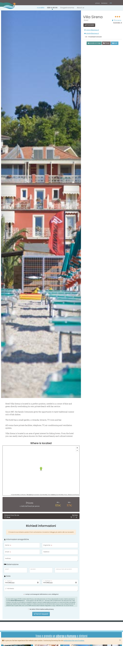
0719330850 (90, 25)
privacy (97, 3)
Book (115, 43)
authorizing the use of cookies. (74, 640)
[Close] (120, 640)
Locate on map (94, 43)
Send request (42, 614)
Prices (107, 43)
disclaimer (104, 3)
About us (80, 7)
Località (41, 7)
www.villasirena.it (92, 30)
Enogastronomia (67, 7)
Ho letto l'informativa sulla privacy (42, 609)
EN (111, 3)
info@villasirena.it (92, 33)
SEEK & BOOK (52, 7)
